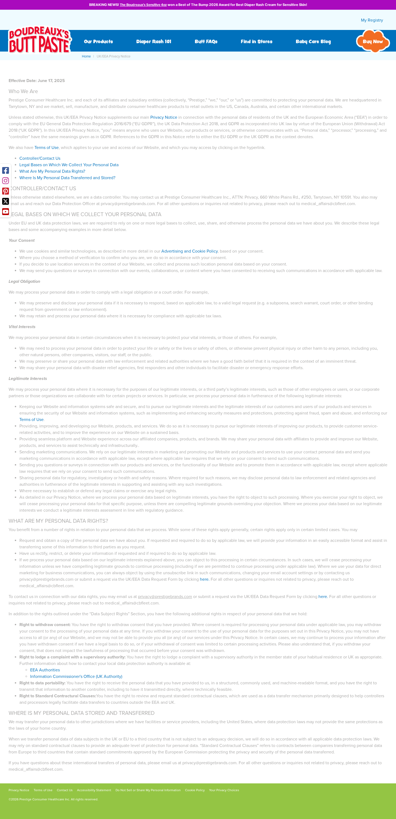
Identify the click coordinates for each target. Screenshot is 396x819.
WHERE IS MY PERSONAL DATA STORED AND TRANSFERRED (82, 713)
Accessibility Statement (94, 790)
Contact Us (65, 790)
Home (86, 56)
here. (323, 596)
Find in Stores (256, 41)
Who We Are (23, 91)
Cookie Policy (195, 790)
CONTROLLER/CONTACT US (42, 188)
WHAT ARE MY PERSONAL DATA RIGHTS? (58, 521)
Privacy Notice (163, 117)
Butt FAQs (206, 41)
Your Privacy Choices (224, 790)
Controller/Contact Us (39, 158)
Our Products (98, 41)
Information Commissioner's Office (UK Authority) (76, 676)
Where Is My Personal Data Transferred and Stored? (67, 178)
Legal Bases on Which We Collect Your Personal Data (69, 165)
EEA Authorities (45, 670)
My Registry (372, 20)
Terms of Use (46, 147)
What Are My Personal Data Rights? (52, 171)
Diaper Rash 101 (153, 41)
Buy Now (373, 41)
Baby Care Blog (313, 41)
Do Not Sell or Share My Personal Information (148, 790)
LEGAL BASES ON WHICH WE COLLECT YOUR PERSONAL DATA (85, 214)
